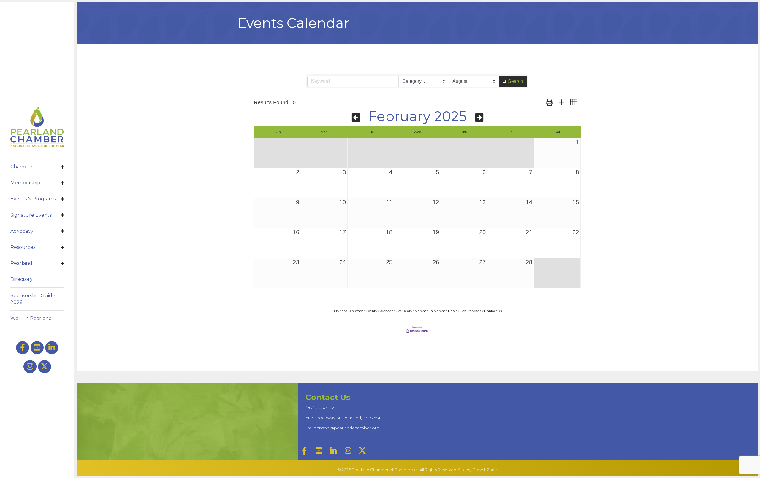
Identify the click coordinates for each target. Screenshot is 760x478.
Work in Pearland (31, 318)
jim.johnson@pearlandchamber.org (342, 427)
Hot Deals (404, 311)
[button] (549, 102)
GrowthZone (484, 469)
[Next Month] (479, 118)
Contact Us (493, 311)
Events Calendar (379, 311)
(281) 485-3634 (320, 408)
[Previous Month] (356, 118)
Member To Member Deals (436, 311)
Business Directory (347, 311)
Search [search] (515, 81)
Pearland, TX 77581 (342, 417)
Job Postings (470, 311)
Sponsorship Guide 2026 (32, 299)
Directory (21, 279)
